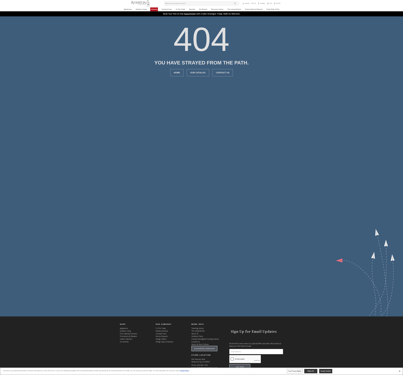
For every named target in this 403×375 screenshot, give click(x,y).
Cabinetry (154, 9)
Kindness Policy (197, 336)
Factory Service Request (254, 9)
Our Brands (203, 9)
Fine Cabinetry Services (128, 333)
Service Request (162, 336)
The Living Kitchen (234, 9)
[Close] (399, 371)
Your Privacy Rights (294, 371)
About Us (194, 333)
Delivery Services (162, 331)
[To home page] (140, 3)
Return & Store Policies (200, 344)
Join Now (240, 367)
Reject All (311, 371)
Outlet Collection (126, 339)
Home (177, 72)
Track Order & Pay (272, 9)
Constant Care (167, 9)
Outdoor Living (141, 9)
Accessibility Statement (204, 348)
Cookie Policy (184, 370)
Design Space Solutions (164, 342)
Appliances (128, 9)
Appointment (190, 13)
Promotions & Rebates (128, 336)
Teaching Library (197, 328)
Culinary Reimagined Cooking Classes (205, 339)
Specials (192, 9)
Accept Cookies (326, 371)
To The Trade (180, 9)
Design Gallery (161, 339)
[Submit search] (235, 3)
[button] (243, 3)
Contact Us (222, 72)
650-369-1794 (202, 365)
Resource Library (217, 9)
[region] (201, 371)
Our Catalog (198, 72)
